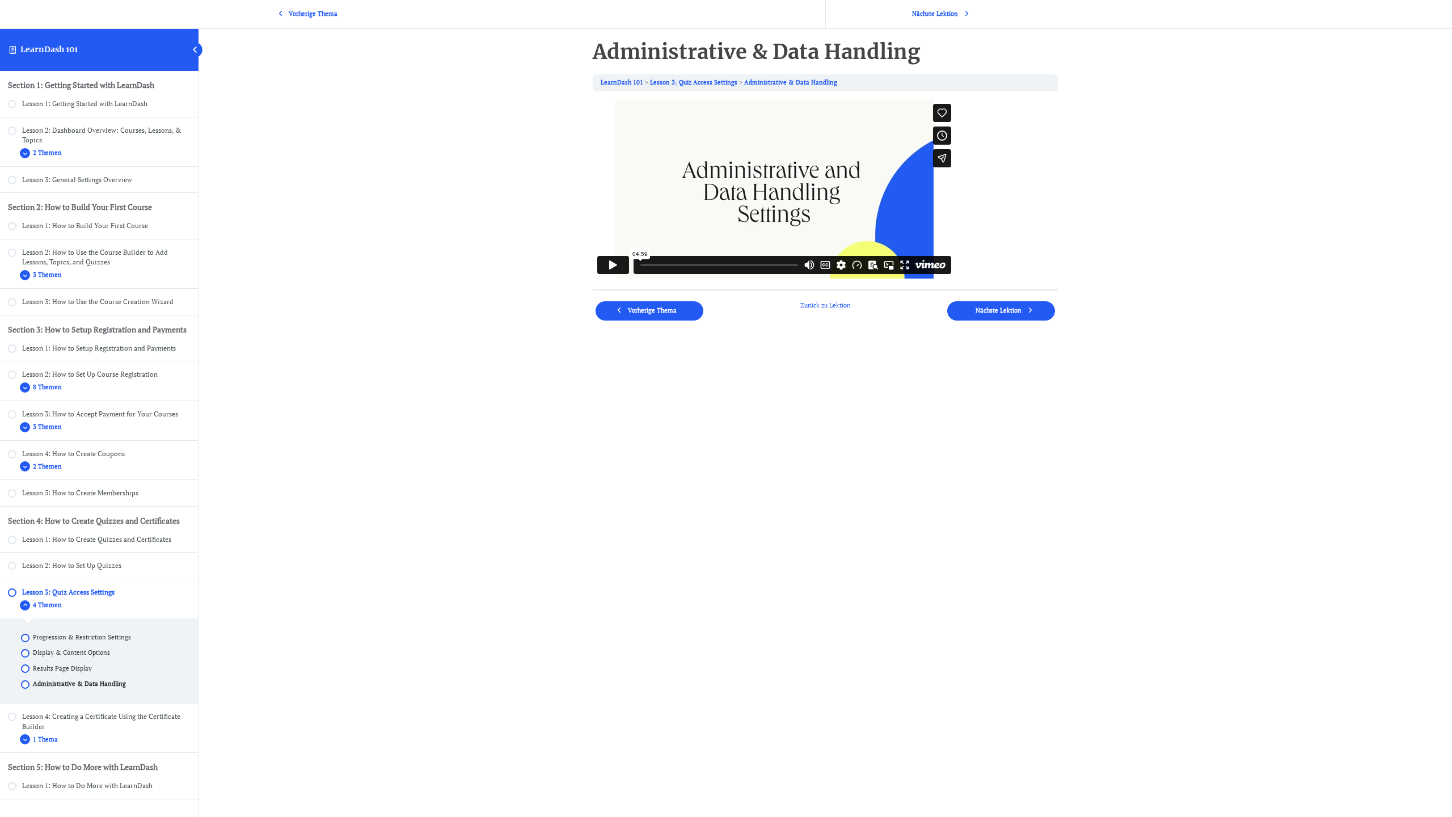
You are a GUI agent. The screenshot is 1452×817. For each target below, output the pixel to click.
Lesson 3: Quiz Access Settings (693, 82)
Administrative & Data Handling (790, 82)
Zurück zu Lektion (825, 305)
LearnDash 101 (49, 49)
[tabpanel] (825, 190)
